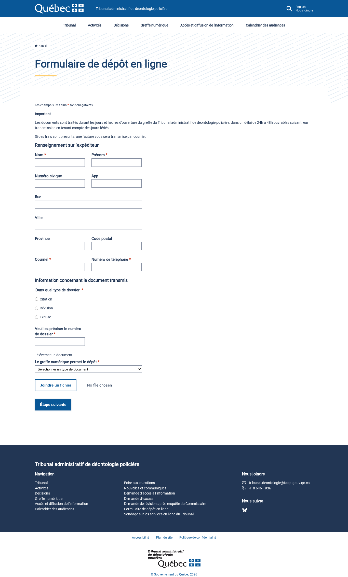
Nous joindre (304, 10)
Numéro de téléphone (111, 259)
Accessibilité (140, 537)
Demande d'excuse (138, 499)
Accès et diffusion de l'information (207, 25)
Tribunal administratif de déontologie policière (131, 9)
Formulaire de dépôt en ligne (146, 509)
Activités (94, 25)
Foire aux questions (139, 483)
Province (42, 238)
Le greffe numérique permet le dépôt (67, 362)
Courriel (43, 259)
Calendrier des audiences (265, 25)
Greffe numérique (154, 25)
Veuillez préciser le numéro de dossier (58, 331)
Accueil (43, 45)
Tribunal (69, 25)
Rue (38, 197)
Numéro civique (48, 176)
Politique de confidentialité (197, 537)
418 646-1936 (260, 488)
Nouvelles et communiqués (145, 488)
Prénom (99, 155)
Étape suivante (53, 404)
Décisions (121, 25)
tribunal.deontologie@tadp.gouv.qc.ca (279, 483)
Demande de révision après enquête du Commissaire (165, 504)
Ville (39, 217)
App (94, 176)
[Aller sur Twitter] (244, 510)
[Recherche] (289, 8)
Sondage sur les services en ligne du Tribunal (159, 514)
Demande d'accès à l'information (149, 493)
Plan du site (164, 537)
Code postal (101, 238)
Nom (40, 155)
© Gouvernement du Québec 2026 (174, 574)
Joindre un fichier (55, 385)
